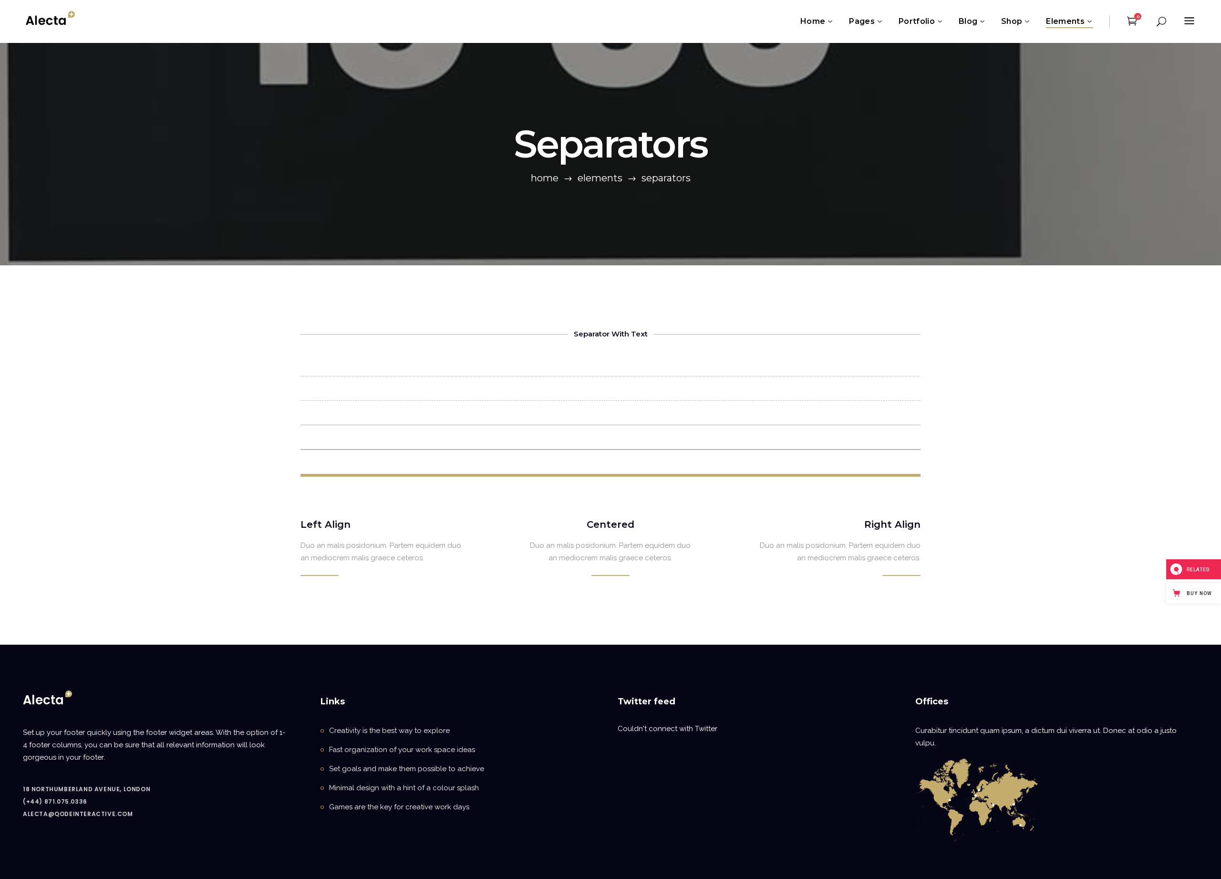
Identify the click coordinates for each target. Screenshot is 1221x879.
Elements (600, 178)
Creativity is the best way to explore (389, 730)
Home (545, 178)
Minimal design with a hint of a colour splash (404, 788)
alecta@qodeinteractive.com (78, 814)
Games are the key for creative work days (399, 807)
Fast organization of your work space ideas (402, 749)
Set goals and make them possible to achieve (406, 768)
